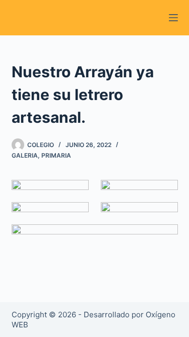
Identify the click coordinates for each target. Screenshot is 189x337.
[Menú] (173, 17)
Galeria (25, 155)
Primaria (56, 155)
